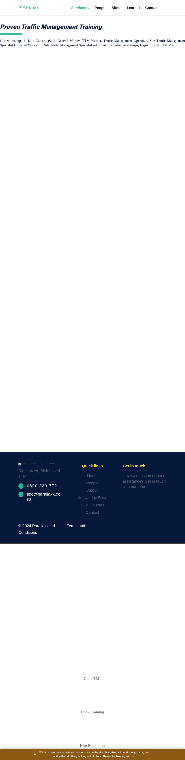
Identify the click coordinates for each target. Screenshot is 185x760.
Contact (152, 8)
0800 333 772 (42, 486)
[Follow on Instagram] (151, 526)
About (116, 8)
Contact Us (136, 498)
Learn (132, 8)
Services (78, 8)
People (100, 8)
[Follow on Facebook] (139, 526)
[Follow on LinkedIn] (161, 526)
